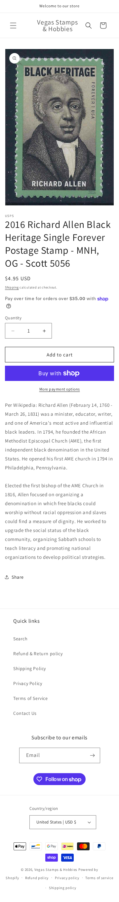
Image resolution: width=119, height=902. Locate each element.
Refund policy (37, 877)
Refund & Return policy (37, 654)
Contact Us (25, 713)
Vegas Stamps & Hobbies (55, 869)
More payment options (59, 389)
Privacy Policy (27, 683)
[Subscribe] (92, 755)
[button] (13, 25)
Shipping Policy (29, 668)
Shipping (12, 287)
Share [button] (18, 577)
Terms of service (99, 877)
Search (20, 639)
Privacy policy (67, 877)
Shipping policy (62, 887)
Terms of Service (30, 698)
